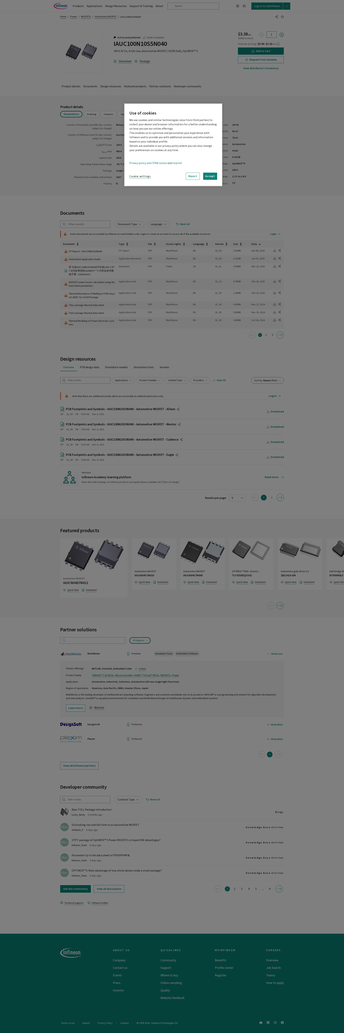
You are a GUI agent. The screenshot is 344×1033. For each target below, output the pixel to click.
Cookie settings (140, 176)
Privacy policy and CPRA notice (148, 163)
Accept (210, 176)
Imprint (177, 163)
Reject (192, 176)
